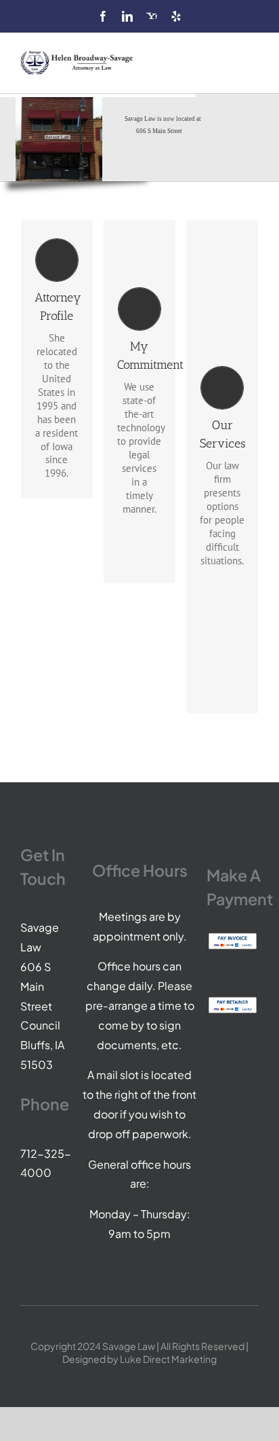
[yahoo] (151, 16)
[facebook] (103, 16)
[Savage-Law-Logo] (77, 55)
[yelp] (176, 16)
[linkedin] (127, 16)
